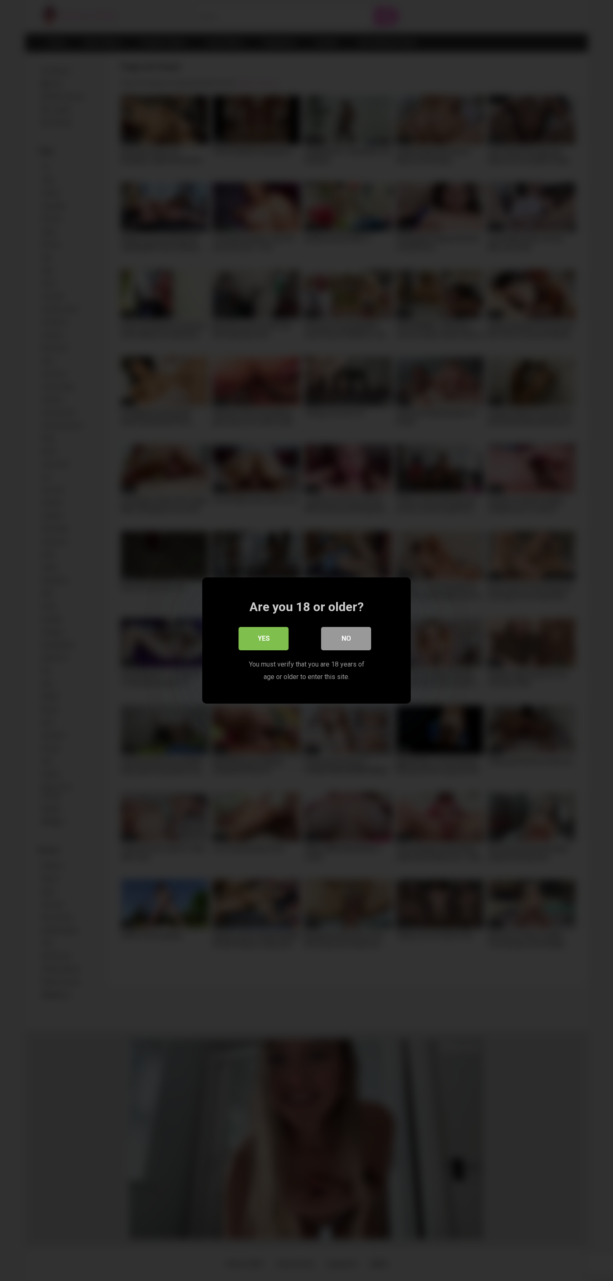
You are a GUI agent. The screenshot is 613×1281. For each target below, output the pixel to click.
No (346, 638)
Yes (264, 638)
